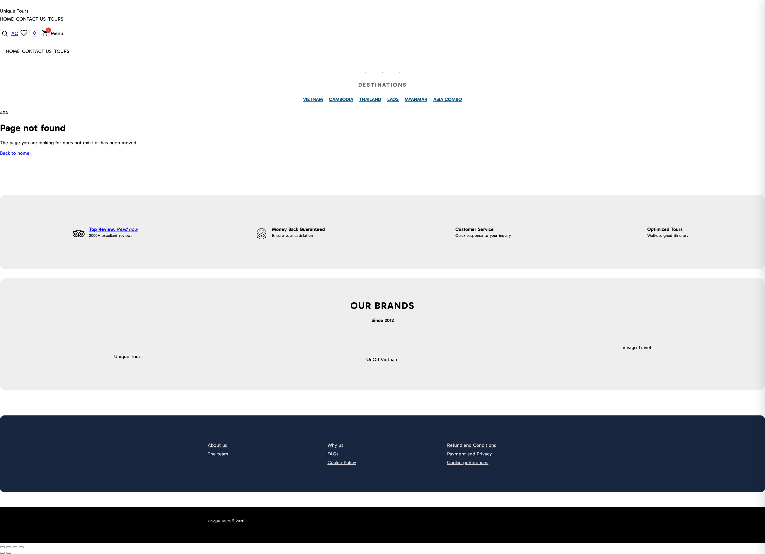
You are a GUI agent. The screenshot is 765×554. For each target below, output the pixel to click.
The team (218, 454)
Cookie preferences (467, 462)
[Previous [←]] (2, 553)
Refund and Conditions (471, 445)
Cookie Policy (342, 462)
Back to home (15, 153)
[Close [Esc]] (2, 547)
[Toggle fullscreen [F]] (15, 547)
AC (14, 33)
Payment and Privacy (469, 454)
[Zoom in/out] (21, 547)
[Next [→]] (8, 553)
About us (217, 445)
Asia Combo (447, 99)
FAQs (333, 454)
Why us (335, 445)
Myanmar (416, 99)
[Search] (4, 33)
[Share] (8, 547)
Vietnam (313, 99)
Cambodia (341, 99)
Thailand (370, 99)
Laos (393, 99)
